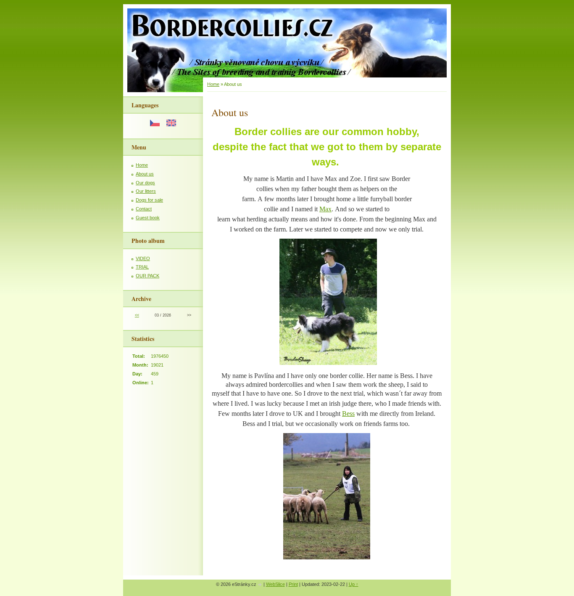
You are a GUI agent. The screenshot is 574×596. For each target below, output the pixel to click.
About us (145, 173)
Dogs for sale (149, 199)
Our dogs (145, 182)
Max (325, 209)
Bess (348, 413)
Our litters (146, 191)
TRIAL (142, 266)
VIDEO (143, 258)
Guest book (148, 217)
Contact (144, 208)
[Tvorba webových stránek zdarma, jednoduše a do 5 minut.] (260, 585)
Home (142, 165)
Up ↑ (353, 584)
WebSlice (275, 584)
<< (137, 315)
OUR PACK (147, 275)
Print (293, 584)
